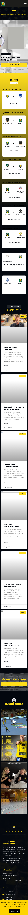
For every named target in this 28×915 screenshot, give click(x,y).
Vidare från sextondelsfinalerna (12, 525)
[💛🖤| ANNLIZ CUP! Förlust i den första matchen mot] (14, 801)
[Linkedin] (18, 831)
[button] (25, 3)
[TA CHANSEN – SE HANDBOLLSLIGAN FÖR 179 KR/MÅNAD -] (14, 722)
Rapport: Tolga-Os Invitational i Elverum (12, 465)
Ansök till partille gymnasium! (10, 58)
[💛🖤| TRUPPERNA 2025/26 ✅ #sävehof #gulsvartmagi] (14, 748)
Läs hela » (6, 365)
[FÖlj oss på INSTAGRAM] (14, 700)
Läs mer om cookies (18, 906)
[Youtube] (12, 831)
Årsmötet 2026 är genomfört (10, 348)
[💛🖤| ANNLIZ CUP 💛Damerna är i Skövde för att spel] (14, 775)
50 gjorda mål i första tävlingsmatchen (12, 585)
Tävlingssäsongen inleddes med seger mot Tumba (14, 408)
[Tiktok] (21, 831)
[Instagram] (9, 831)
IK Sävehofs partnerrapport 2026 (12, 644)
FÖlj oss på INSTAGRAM (14, 704)
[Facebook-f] (6, 831)
